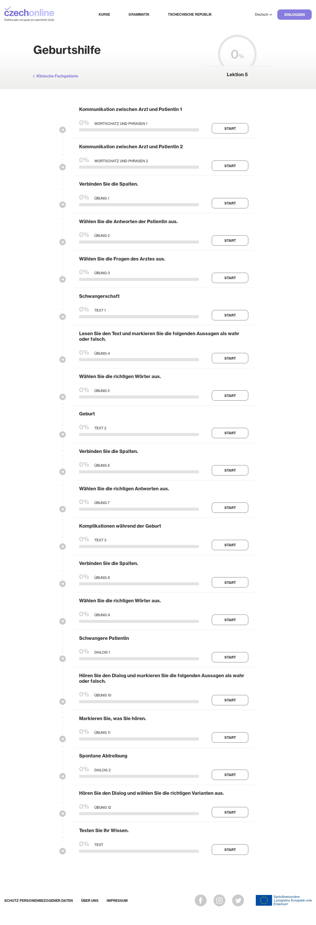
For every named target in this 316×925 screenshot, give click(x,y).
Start (230, 128)
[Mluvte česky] (29, 14)
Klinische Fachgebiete (57, 76)
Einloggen (294, 14)
